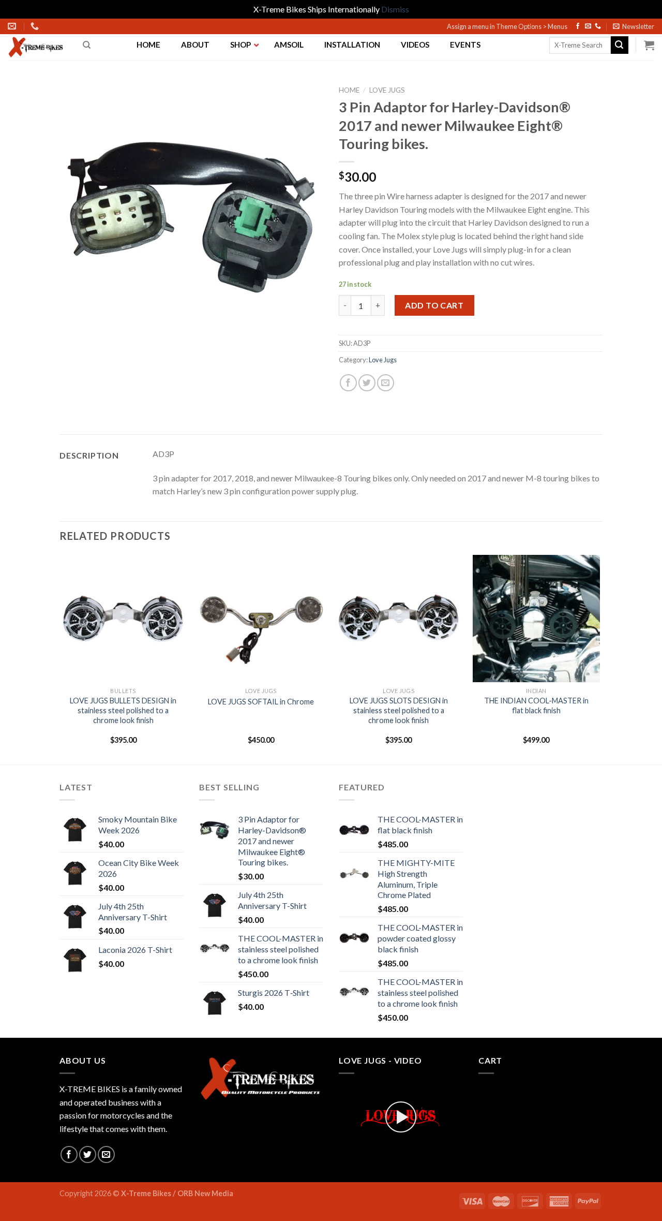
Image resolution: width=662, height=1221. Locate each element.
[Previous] (60, 659)
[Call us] (598, 26)
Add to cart (434, 305)
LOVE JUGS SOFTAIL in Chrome (261, 701)
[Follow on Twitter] (87, 1154)
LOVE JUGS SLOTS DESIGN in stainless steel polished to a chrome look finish (399, 710)
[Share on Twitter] (366, 382)
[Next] (599, 659)
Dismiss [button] (395, 9)
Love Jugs (387, 90)
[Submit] (619, 45)
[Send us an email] (588, 26)
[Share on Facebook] (348, 382)
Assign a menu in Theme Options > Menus (507, 26)
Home (349, 90)
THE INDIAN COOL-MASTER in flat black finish (536, 705)
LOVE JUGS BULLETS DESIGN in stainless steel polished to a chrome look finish (123, 710)
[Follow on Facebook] (578, 26)
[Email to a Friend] (385, 382)
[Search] (87, 45)
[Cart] (649, 45)
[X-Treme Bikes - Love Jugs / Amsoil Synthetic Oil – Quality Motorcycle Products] (37, 47)
